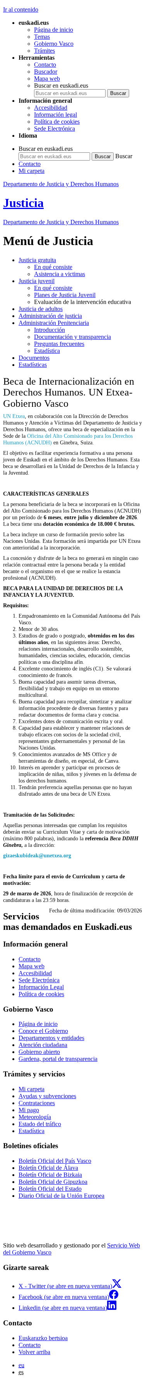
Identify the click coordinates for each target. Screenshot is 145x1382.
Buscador (45, 71)
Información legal (55, 114)
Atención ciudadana (43, 1045)
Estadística (31, 1131)
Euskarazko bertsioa (43, 1338)
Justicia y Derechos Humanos (61, 222)
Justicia (23, 203)
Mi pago (29, 1110)
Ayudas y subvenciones (47, 1096)
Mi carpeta (31, 171)
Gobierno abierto (39, 1052)
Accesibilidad (50, 107)
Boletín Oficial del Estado (50, 1188)
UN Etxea (14, 416)
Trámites (44, 50)
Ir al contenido (20, 9)
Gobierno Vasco (53, 43)
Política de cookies (57, 121)
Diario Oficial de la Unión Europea (61, 1195)
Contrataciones (37, 1103)
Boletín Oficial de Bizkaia (50, 1174)
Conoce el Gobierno (43, 1031)
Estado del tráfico (40, 1124)
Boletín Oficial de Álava (48, 1167)
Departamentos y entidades (51, 1038)
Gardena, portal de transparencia (58, 1059)
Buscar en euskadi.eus (61, 85)
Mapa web (47, 78)
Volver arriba (34, 1352)
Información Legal (41, 987)
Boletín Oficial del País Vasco (55, 1160)
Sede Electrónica (54, 128)
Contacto (45, 64)
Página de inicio (53, 29)
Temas (42, 36)
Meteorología (35, 1117)
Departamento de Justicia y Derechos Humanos (61, 184)
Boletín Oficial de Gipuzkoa (53, 1181)
